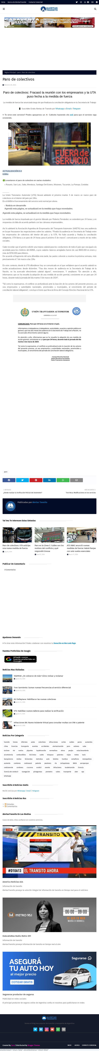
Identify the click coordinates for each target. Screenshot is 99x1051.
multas (18, 759)
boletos (55, 759)
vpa (82, 772)
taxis (84, 755)
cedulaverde (8, 767)
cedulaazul (28, 763)
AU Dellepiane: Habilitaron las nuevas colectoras (35, 699)
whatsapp (7, 776)
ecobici (39, 767)
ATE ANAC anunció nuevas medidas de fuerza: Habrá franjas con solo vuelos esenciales (81, 548)
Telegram (77, 108)
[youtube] (52, 1029)
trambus (65, 759)
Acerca (77, 1045)
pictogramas (37, 772)
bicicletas (32, 755)
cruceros (30, 767)
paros (80, 742)
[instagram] (81, 2)
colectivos (42, 742)
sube (84, 746)
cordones (19, 767)
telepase (50, 755)
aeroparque (84, 763)
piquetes (30, 750)
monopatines (87, 759)
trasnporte (67, 772)
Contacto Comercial (36, 2)
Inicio (3, 2)
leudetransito (70, 767)
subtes (71, 742)
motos (76, 755)
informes (24, 742)
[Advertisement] (49, 47)
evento (47, 767)
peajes (70, 750)
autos (33, 742)
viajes (69, 755)
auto (48, 759)
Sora (13, 1045)
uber (76, 772)
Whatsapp (59, 108)
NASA (75, 763)
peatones (47, 763)
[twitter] (76, 2)
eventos (35, 746)
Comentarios (11, 806)
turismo (6, 750)
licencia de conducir (11, 772)
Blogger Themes (34, 1045)
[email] (92, 2)
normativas (53, 750)
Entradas (10, 804)
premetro (49, 772)
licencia (81, 767)
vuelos (20, 750)
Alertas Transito (39, 502)
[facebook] (88, 2)
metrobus (39, 759)
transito (7, 742)
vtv (14, 750)
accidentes (45, 746)
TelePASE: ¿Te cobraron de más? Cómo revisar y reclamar (38, 676)
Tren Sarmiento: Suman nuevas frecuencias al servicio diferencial (42, 687)
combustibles (21, 755)
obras (63, 750)
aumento (7, 763)
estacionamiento (83, 750)
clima (6, 746)
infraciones (57, 767)
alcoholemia (8, 755)
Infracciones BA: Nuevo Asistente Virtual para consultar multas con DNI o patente (49, 722)
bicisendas (28, 759)
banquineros (8, 759)
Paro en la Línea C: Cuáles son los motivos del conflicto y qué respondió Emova (49, 548)
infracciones (53, 742)
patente (38, 763)
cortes (63, 742)
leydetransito (41, 750)
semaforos (75, 759)
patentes (60, 755)
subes (58, 772)
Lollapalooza (64, 763)
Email (68, 108)
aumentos (88, 742)
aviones (76, 746)
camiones (17, 763)
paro (19, 72)
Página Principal (10, 72)
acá (71, 115)
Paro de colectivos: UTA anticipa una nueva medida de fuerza (16, 547)
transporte (25, 746)
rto (56, 763)
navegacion (26, 772)
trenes (15, 742)
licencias (14, 746)
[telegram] (96, 2)
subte (42, 755)
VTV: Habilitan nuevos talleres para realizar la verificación (39, 711)
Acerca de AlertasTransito (17, 2)
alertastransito (58, 746)
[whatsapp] (85, 2)
